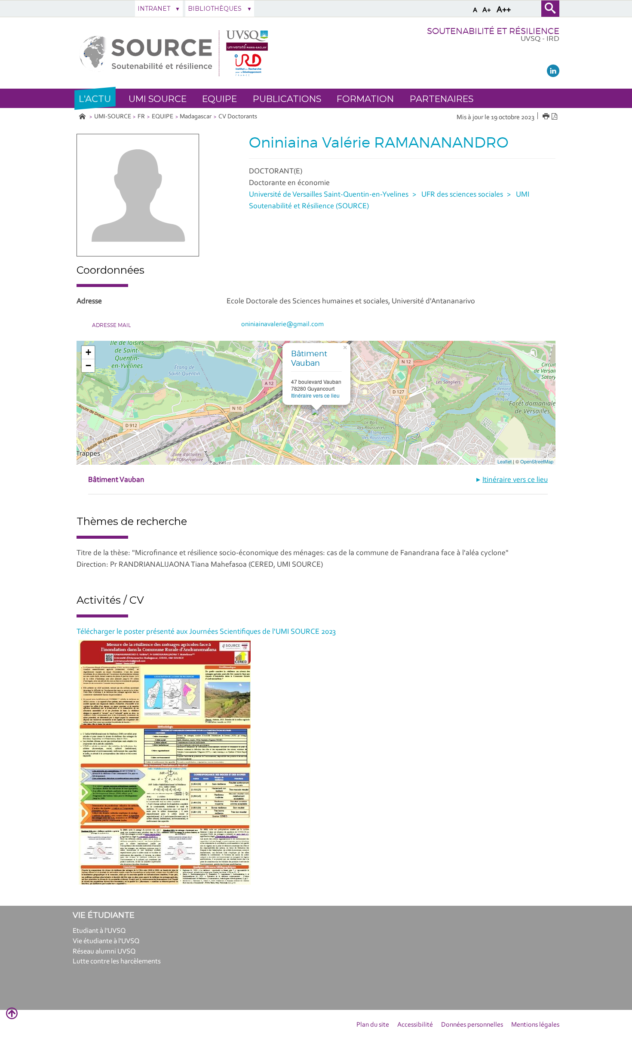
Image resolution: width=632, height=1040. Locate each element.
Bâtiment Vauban (309, 358)
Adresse (89, 302)
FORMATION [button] (365, 98)
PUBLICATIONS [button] (287, 98)
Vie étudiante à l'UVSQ (106, 941)
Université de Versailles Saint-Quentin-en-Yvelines (328, 195)
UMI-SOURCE (112, 117)
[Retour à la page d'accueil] (174, 53)
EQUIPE (162, 117)
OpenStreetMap (536, 461)
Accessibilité (415, 1024)
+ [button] (88, 352)
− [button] (88, 365)
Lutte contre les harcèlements (117, 961)
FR (141, 117)
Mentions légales (535, 1024)
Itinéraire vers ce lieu (315, 395)
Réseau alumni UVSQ (104, 951)
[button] (95, 98)
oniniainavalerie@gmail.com (282, 324)
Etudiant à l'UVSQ (99, 931)
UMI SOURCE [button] (158, 98)
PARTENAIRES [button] (441, 98)
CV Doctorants (237, 117)
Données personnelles (472, 1024)
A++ (504, 10)
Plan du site (372, 1024)
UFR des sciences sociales (462, 195)
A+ (486, 10)
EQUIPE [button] (219, 98)
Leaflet (504, 461)
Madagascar (196, 117)
